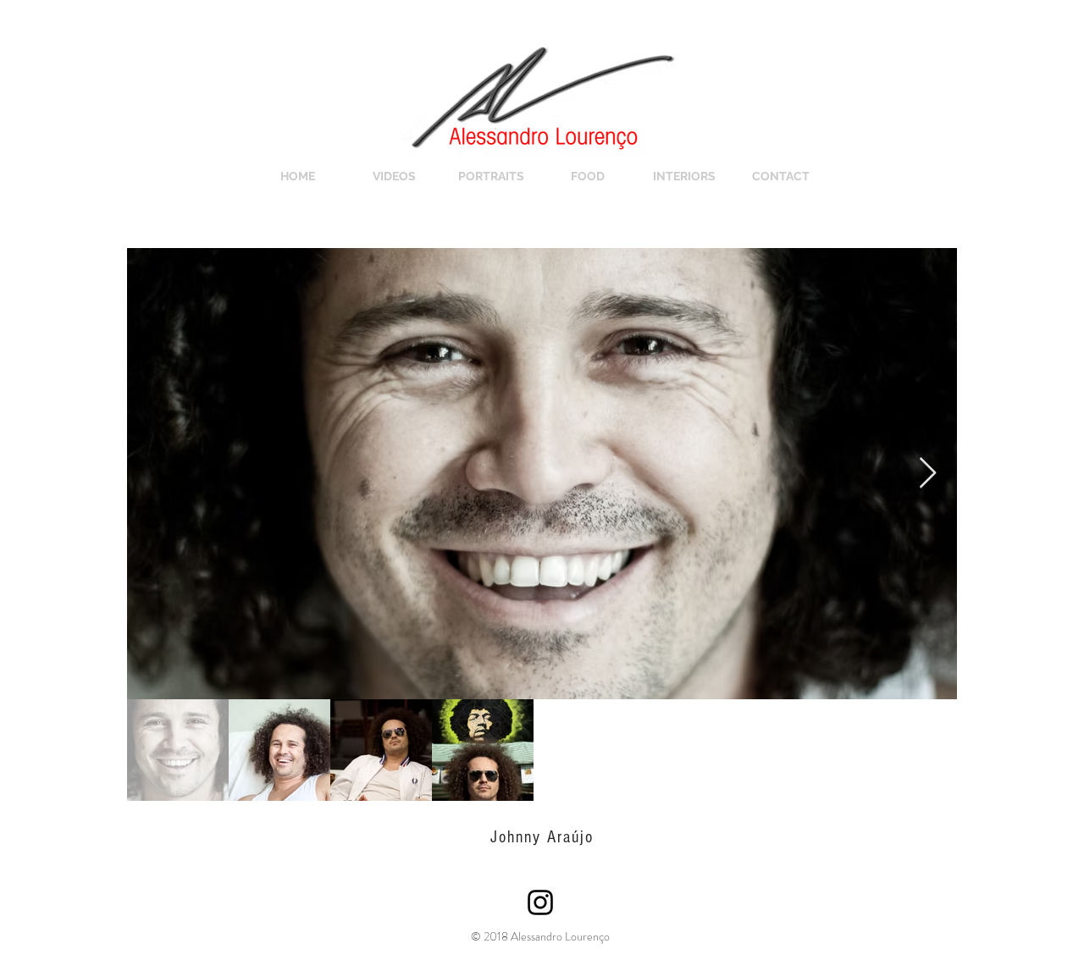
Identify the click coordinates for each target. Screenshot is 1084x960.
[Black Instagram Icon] (540, 902)
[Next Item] (927, 473)
